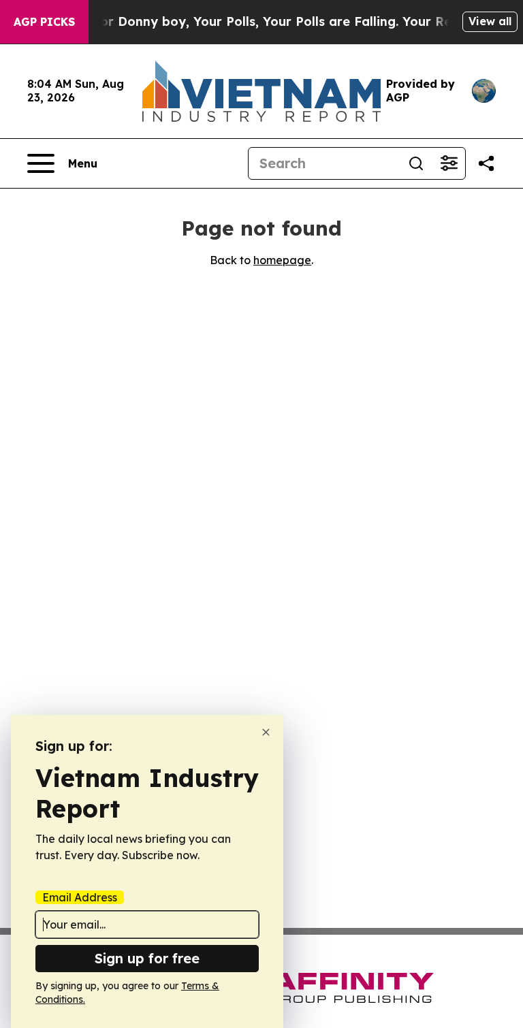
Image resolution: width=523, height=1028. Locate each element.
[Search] (416, 163)
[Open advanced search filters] (448, 163)
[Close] (265, 732)
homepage (282, 260)
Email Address (79, 897)
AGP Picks (44, 22)
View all (490, 21)
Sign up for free (147, 958)
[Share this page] (486, 163)
